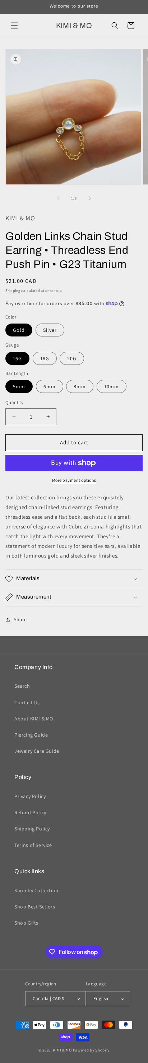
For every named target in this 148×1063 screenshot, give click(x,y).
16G (17, 358)
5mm (19, 386)
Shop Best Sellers (34, 906)
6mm (49, 386)
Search (22, 686)
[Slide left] (58, 198)
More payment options (74, 480)
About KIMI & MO (33, 718)
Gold (19, 330)
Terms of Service (33, 845)
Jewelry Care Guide (36, 751)
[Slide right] (90, 198)
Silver (50, 330)
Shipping (12, 290)
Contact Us (27, 702)
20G (72, 358)
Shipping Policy (32, 828)
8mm (80, 386)
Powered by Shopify (91, 1050)
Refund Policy (30, 812)
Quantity (14, 402)
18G (44, 358)
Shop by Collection (36, 890)
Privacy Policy (30, 796)
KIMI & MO (62, 1050)
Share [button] (20, 619)
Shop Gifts (26, 923)
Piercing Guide (31, 735)
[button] (14, 25)
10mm (111, 386)
